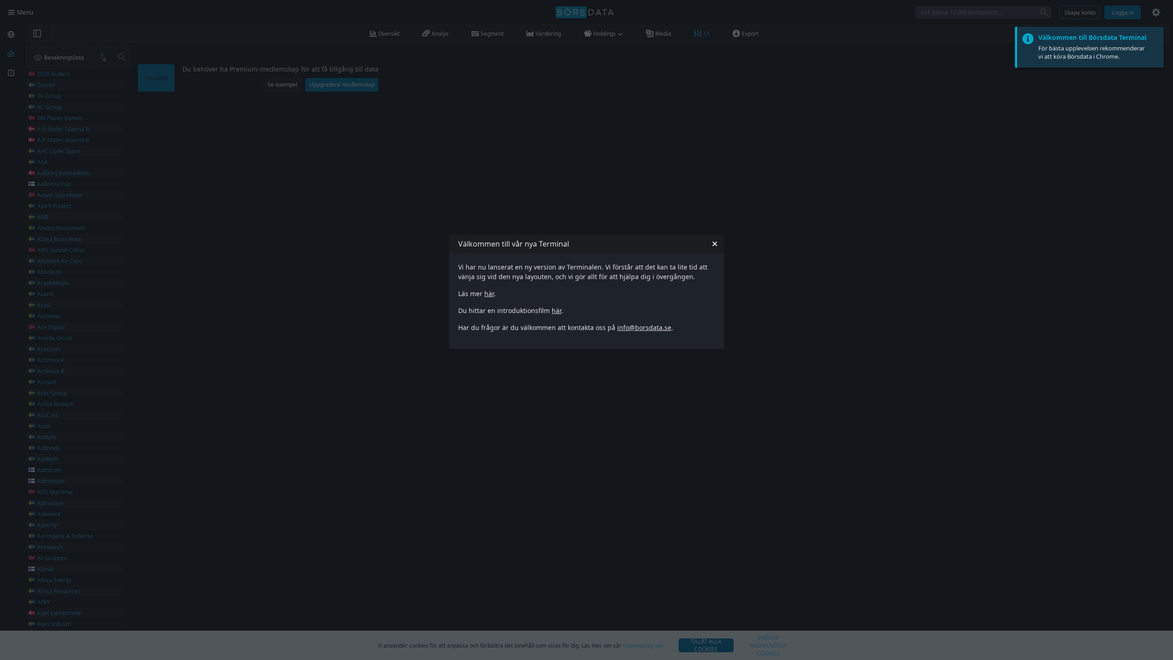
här (489, 293)
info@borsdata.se (644, 327)
